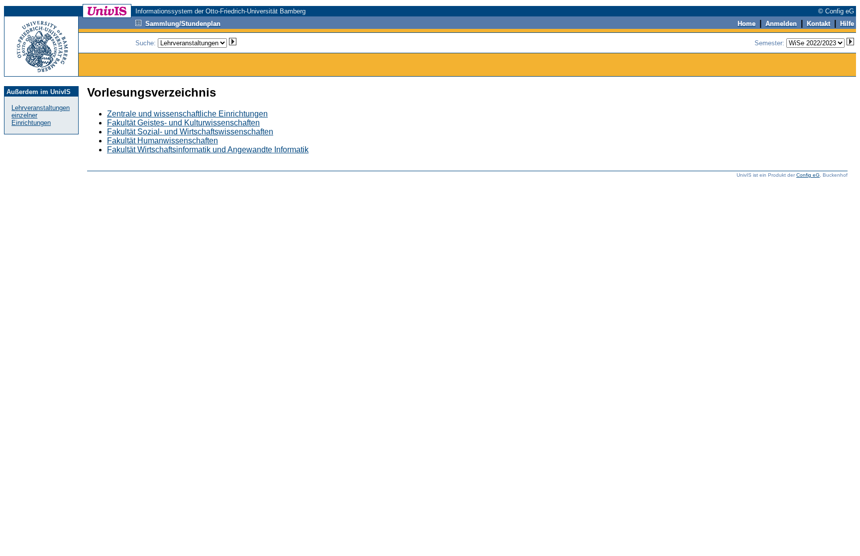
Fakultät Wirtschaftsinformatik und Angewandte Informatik (208, 149)
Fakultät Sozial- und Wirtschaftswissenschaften (190, 131)
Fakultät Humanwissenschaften (162, 140)
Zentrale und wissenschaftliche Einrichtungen (187, 114)
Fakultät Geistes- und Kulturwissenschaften (183, 122)
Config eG (808, 175)
